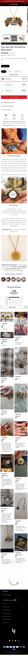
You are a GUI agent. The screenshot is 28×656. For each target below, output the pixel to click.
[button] (2, 4)
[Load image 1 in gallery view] (6, 38)
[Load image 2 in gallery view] (14, 38)
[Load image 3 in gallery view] (21, 38)
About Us (5, 603)
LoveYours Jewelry (11, 651)
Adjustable (5, 66)
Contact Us (5, 622)
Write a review (12, 307)
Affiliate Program (7, 595)
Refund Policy (6, 610)
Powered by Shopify (19, 651)
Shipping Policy (7, 613)
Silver (9, 71)
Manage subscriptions (14, 653)
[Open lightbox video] (3, 279)
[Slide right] (26, 38)
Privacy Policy (6, 607)
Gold (3, 71)
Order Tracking (6, 616)
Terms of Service (7, 619)
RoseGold (17, 71)
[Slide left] (1, 38)
